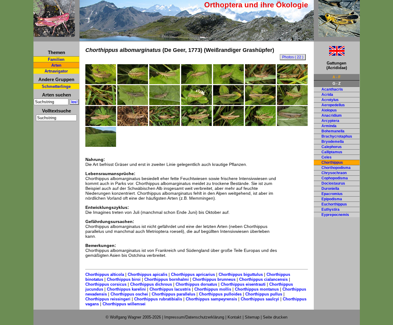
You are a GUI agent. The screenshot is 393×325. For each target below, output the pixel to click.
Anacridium (331, 115)
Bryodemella (332, 141)
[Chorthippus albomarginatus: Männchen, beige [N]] (164, 103)
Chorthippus (332, 162)
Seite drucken (275, 317)
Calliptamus (331, 152)
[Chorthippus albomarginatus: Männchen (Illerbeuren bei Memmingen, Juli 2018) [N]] (100, 82)
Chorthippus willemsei (124, 304)
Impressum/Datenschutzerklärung (194, 317)
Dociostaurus (333, 183)
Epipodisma (331, 199)
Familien (56, 59)
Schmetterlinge (56, 86)
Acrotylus (330, 100)
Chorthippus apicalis (147, 274)
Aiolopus (329, 110)
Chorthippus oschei (129, 294)
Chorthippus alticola (104, 274)
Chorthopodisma (336, 168)
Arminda (329, 126)
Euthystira (330, 209)
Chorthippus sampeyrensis (211, 299)
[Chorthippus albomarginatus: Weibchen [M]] (292, 124)
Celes (326, 157)
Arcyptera (330, 121)
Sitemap (252, 317)
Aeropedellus (333, 105)
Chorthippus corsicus (105, 284)
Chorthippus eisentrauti (243, 284)
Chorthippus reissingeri (107, 299)
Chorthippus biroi (124, 279)
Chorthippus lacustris (170, 289)
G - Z (336, 83)
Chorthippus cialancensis (263, 279)
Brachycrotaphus (336, 136)
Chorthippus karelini (126, 289)
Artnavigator (56, 71)
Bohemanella (332, 131)
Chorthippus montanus (257, 289)
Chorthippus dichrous (151, 284)
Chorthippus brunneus (214, 279)
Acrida (327, 94)
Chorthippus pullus (263, 294)
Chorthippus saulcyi (260, 299)
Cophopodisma (334, 178)
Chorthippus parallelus (173, 294)
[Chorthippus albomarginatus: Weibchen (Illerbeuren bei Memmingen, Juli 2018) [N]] (196, 103)
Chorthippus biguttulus (241, 274)
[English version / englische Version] (329, 54)
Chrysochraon (334, 173)
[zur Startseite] (54, 34)
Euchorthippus (334, 204)
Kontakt (234, 317)
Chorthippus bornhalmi (166, 279)
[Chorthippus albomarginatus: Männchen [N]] (132, 103)
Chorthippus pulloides (220, 294)
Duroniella (330, 188)
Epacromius (332, 194)
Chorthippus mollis (212, 289)
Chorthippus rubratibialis (158, 299)
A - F (336, 77)
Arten (56, 65)
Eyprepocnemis (335, 215)
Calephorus (331, 147)
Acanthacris (332, 89)
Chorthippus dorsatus (196, 284)
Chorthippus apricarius (193, 274)
